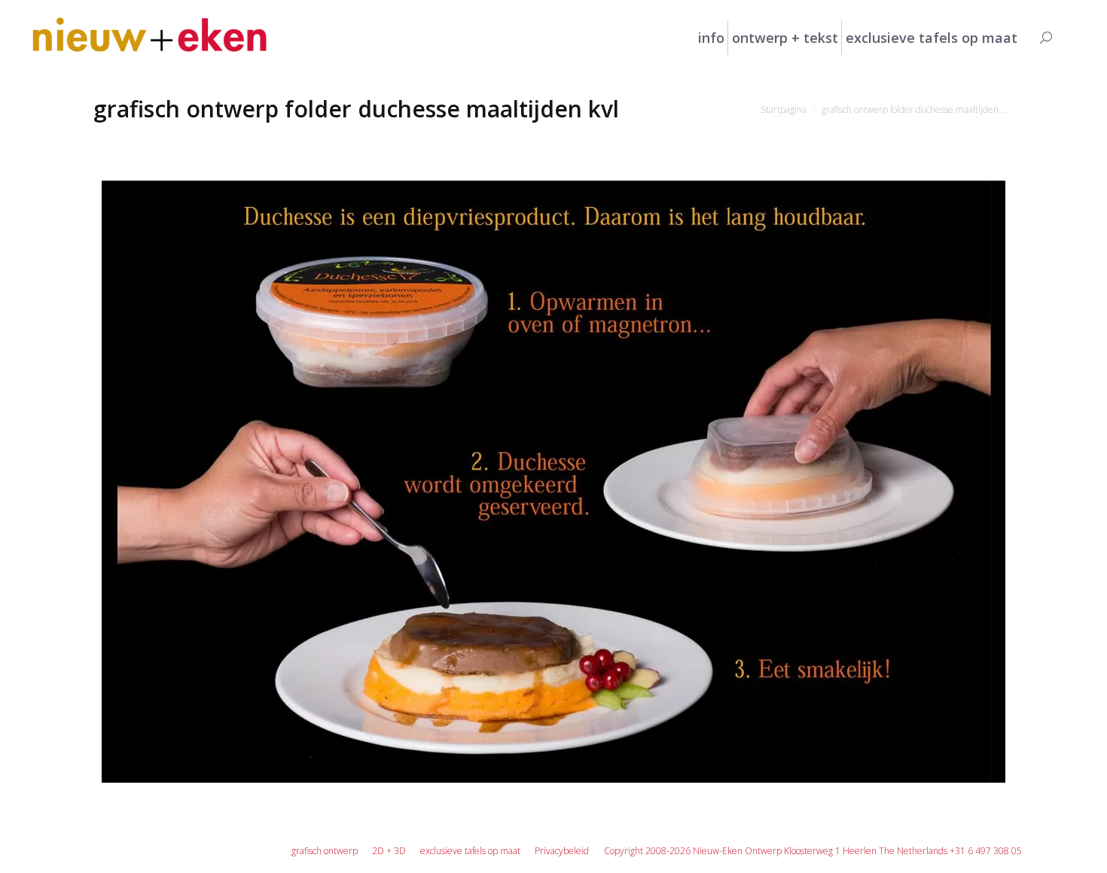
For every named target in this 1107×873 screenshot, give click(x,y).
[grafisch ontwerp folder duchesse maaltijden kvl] (553, 482)
